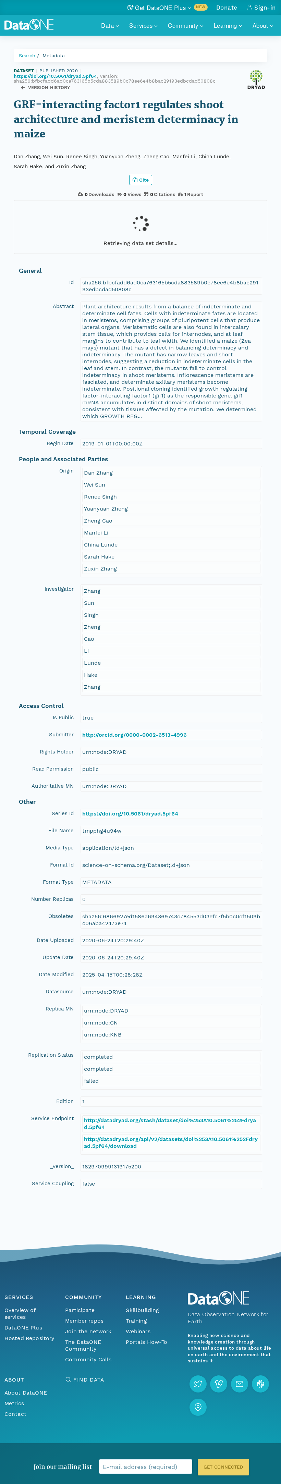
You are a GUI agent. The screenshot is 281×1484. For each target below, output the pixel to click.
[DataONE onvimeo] (218, 1384)
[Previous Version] (22, 87)
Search (27, 55)
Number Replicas (52, 899)
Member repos (84, 1320)
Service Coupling (53, 1183)
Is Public (63, 717)
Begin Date (60, 443)
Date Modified (56, 974)
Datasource (60, 992)
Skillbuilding (142, 1310)
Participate (80, 1310)
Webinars (138, 1331)
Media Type (60, 848)
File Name (61, 830)
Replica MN (60, 1009)
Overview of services (20, 1313)
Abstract (63, 306)
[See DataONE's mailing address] (198, 1407)
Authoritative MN (53, 786)
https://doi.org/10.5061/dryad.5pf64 (55, 76)
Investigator (59, 589)
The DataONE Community (83, 1345)
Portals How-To (146, 1342)
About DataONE (25, 1392)
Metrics (14, 1403)
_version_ (62, 1166)
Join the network (88, 1331)
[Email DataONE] (239, 1384)
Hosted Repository (29, 1338)
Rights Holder (57, 752)
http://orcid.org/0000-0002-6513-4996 (134, 735)
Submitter (61, 735)
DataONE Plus (23, 1327)
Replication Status (51, 1055)
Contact (15, 1414)
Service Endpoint (52, 1118)
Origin (66, 471)
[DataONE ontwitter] (198, 1384)
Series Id (63, 813)
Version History (49, 87)
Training (136, 1320)
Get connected (223, 1467)
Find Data (88, 1379)
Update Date (58, 957)
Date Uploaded (55, 940)
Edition (65, 1101)
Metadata (53, 55)
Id (71, 282)
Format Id (62, 865)
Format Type (58, 882)
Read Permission (53, 769)
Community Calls (88, 1359)
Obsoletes (61, 916)
